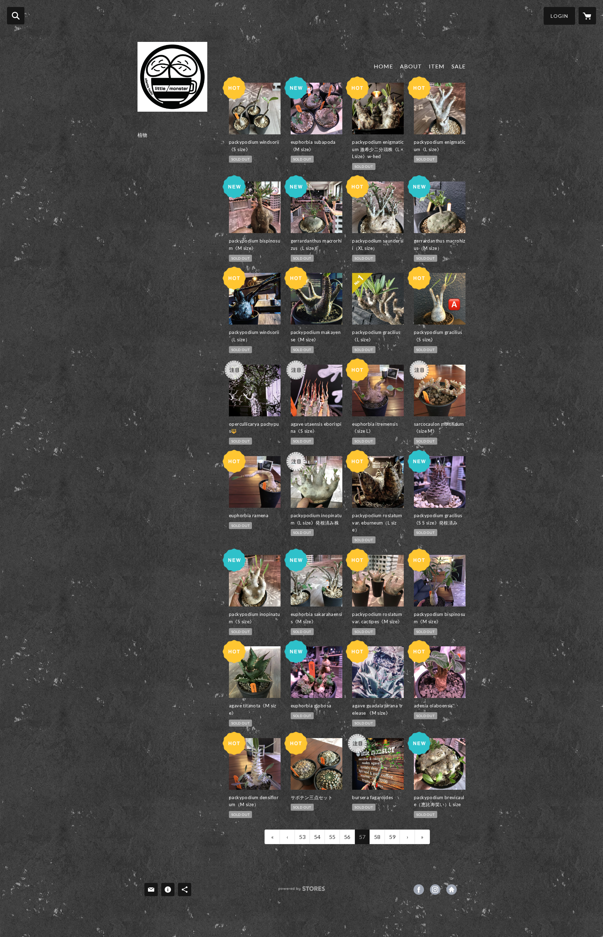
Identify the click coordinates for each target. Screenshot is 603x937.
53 (302, 836)
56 (347, 836)
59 (392, 836)
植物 (142, 135)
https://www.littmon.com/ (451, 889)
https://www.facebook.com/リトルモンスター (419, 889)
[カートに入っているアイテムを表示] (587, 15)
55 (332, 836)
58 (377, 836)
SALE (459, 66)
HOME (383, 66)
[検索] (15, 15)
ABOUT (411, 66)
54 (317, 836)
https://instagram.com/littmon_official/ (435, 889)
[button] (559, 16)
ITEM (437, 66)
